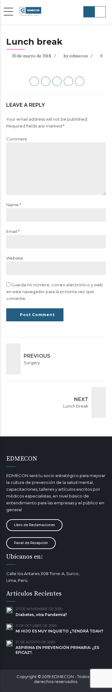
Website (14, 258)
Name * (13, 204)
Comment (16, 138)
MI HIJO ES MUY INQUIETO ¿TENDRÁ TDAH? (59, 631)
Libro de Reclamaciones (34, 525)
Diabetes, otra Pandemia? (41, 614)
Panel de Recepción (31, 543)
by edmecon (75, 56)
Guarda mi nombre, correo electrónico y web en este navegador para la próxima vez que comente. (54, 291)
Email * (13, 231)
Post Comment (37, 314)
